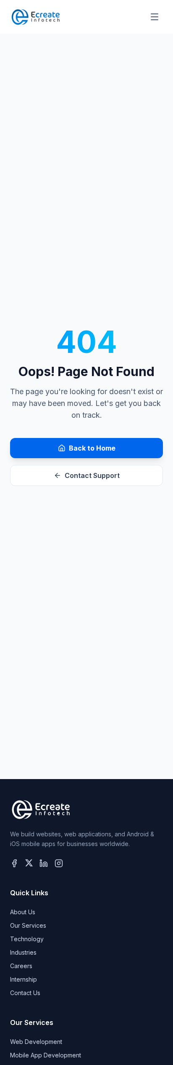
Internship (23, 979)
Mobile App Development (45, 1055)
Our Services (28, 925)
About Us (22, 912)
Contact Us (25, 992)
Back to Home (92, 448)
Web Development (36, 1041)
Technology (27, 938)
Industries (23, 952)
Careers (21, 965)
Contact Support (92, 475)
